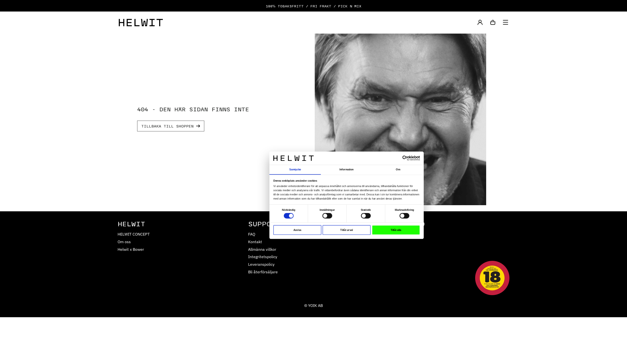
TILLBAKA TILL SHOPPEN (167, 126)
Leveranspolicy (261, 264)
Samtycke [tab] (295, 169)
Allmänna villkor (262, 249)
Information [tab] (346, 169)
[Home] (141, 22)
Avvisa (297, 229)
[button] (480, 23)
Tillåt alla (396, 229)
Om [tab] (398, 169)
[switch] (327, 215)
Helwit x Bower (131, 249)
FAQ (251, 234)
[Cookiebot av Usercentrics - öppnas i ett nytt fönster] (405, 158)
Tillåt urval (346, 229)
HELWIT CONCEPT (134, 234)
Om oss (124, 241)
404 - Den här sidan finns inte (193, 109)
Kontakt (255, 241)
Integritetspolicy (262, 256)
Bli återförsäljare (263, 271)
